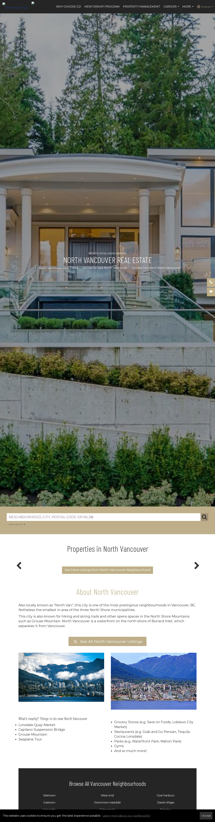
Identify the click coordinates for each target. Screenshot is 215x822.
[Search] (204, 517)
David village (165, 802)
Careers (172, 8)
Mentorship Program (102, 6)
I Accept (206, 815)
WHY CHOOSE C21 (68, 6)
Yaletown (49, 795)
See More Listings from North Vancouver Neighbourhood (107, 570)
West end (107, 795)
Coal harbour (166, 795)
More (188, 8)
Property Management (141, 6)
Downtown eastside (107, 802)
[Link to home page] (17, 7)
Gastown (49, 802)
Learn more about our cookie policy (126, 815)
